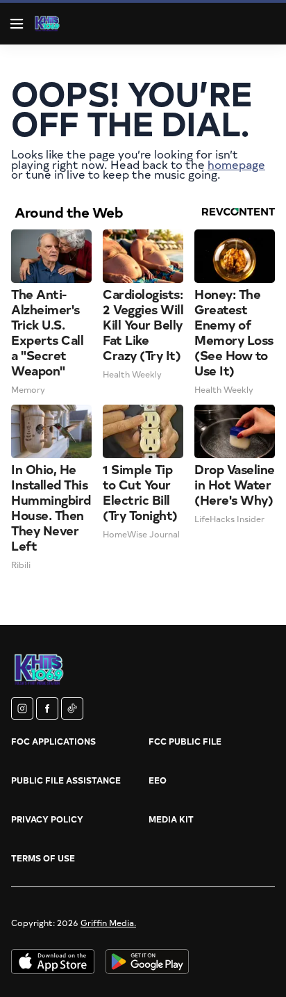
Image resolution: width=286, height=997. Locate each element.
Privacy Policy (47, 819)
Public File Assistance (66, 780)
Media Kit (171, 819)
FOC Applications (53, 741)
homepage (236, 164)
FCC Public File (185, 741)
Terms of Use (43, 858)
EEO (158, 780)
